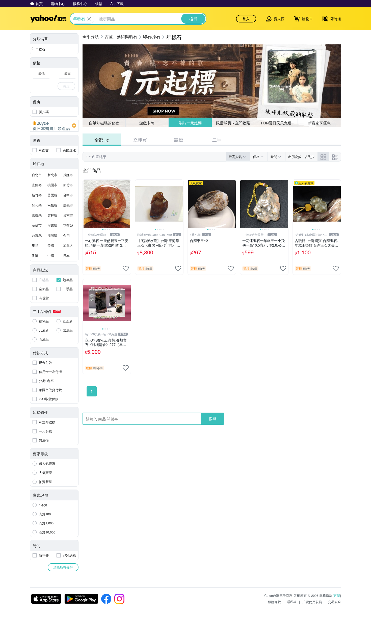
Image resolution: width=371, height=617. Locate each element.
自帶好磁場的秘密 (104, 122)
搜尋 (212, 418)
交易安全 (334, 601)
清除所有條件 (63, 567)
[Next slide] (127, 203)
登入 (246, 18)
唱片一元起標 (190, 122)
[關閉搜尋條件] (89, 19)
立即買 (140, 139)
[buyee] (54, 126)
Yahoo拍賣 (48, 19)
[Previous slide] (86, 203)
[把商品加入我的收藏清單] (126, 268)
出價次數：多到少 (301, 156)
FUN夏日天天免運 (276, 122)
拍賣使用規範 (312, 601)
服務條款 (274, 601)
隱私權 (292, 601)
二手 (216, 139)
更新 (336, 595)
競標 (178, 139)
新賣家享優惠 (319, 122)
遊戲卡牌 (146, 122)
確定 (66, 86)
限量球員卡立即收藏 (233, 122)
